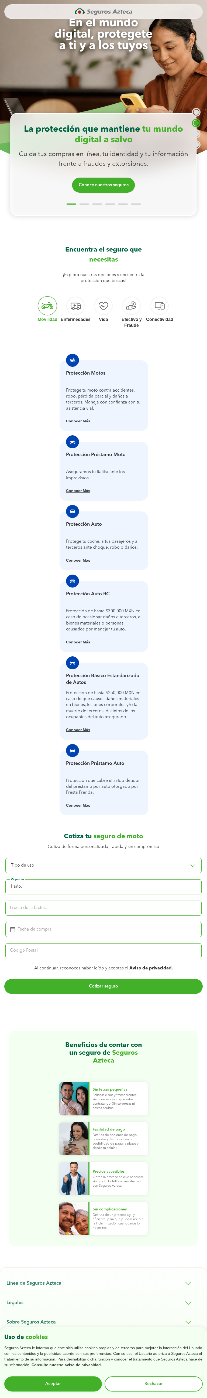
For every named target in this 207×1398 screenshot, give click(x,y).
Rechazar (153, 1384)
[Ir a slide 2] (84, 204)
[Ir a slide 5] (123, 204)
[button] (103, 865)
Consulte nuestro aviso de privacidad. (67, 1365)
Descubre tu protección (104, 185)
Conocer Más (78, 421)
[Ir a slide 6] (136, 204)
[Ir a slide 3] (97, 204)
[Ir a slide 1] (71, 204)
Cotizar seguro (103, 986)
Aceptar (53, 1384)
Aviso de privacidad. (151, 968)
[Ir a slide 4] (110, 204)
